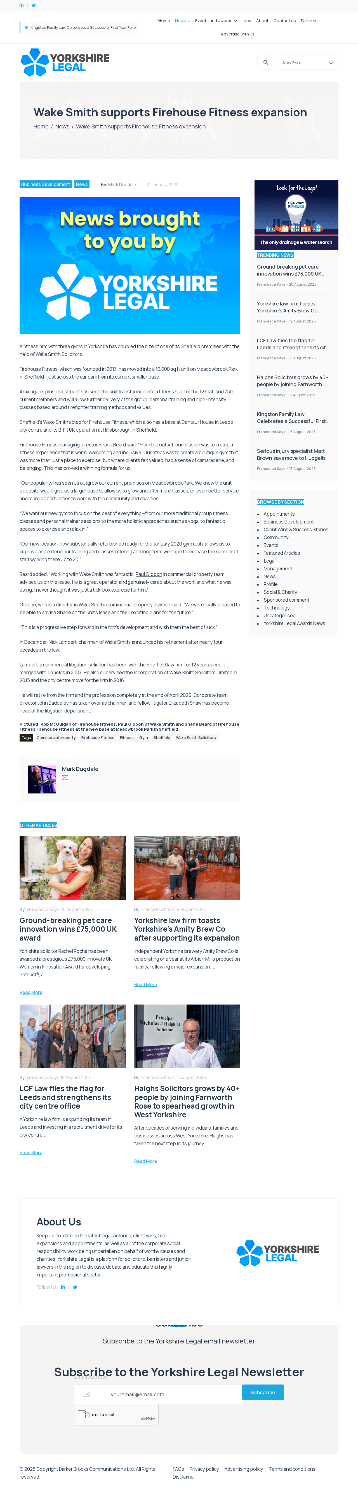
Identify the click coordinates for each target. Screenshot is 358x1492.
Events (271, 545)
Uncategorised (280, 615)
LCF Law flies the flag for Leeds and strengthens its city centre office (293, 347)
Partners (309, 20)
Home (164, 20)
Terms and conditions (292, 1469)
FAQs (178, 1469)
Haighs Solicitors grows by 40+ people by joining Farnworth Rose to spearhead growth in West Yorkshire (292, 387)
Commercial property (56, 737)
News (180, 20)
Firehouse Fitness (97, 737)
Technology (277, 607)
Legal (269, 561)
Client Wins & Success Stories (296, 529)
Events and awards (213, 20)
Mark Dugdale (122, 184)
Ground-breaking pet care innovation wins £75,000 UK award (83, 27)
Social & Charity (280, 592)
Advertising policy (244, 1469)
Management (278, 568)
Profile (271, 584)
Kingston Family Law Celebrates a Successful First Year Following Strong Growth (292, 421)
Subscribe (263, 1392)
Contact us (285, 20)
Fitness (127, 737)
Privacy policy (204, 1469)
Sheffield (162, 737)
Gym (143, 737)
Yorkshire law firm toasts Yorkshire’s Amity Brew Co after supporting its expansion (292, 310)
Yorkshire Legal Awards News (294, 623)
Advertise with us (238, 34)
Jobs (246, 20)
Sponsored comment (286, 600)
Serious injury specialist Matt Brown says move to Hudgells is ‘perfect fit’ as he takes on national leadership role (291, 461)
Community (276, 537)
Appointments (279, 514)
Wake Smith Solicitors (196, 737)
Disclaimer (184, 1477)
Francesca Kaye (271, 284)
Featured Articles (282, 553)
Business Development (45, 184)
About (262, 20)
